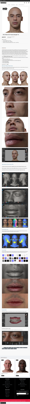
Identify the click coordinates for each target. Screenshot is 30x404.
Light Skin (21, 347)
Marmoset (12, 348)
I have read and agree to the (22, 395)
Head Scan (5, 347)
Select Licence (4, 39)
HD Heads (9, 4)
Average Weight (25, 347)
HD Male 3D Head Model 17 (4, 373)
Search (17, 4)
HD (7, 347)
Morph (3, 348)
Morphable (6, 348)
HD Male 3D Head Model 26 (19, 373)
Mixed (15, 347)
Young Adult (18, 347)
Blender (9, 348)
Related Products (4, 357)
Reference (15, 348)
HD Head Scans (13, 4)
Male (12, 347)
